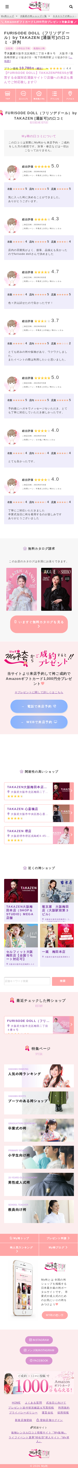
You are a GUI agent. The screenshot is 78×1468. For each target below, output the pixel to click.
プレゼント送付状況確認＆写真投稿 (31, 1407)
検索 (63, 980)
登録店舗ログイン (51, 1420)
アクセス (70, 99)
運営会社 (47, 1412)
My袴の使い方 (55, 1315)
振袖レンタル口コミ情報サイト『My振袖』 (39, 1432)
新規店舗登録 (23, 1420)
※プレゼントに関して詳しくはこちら (39, 692)
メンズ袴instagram (40, 1350)
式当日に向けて (56, 1402)
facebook (40, 1360)
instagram (40, 1340)
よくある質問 (33, 1402)
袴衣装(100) (39, 99)
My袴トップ (21, 1238)
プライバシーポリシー (23, 1412)
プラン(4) (54, 99)
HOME (16, 1402)
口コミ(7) (23, 99)
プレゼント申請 (57, 1238)
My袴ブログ (57, 1247)
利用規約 (64, 1407)
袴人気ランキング (21, 1247)
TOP (8, 99)
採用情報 (63, 1412)
